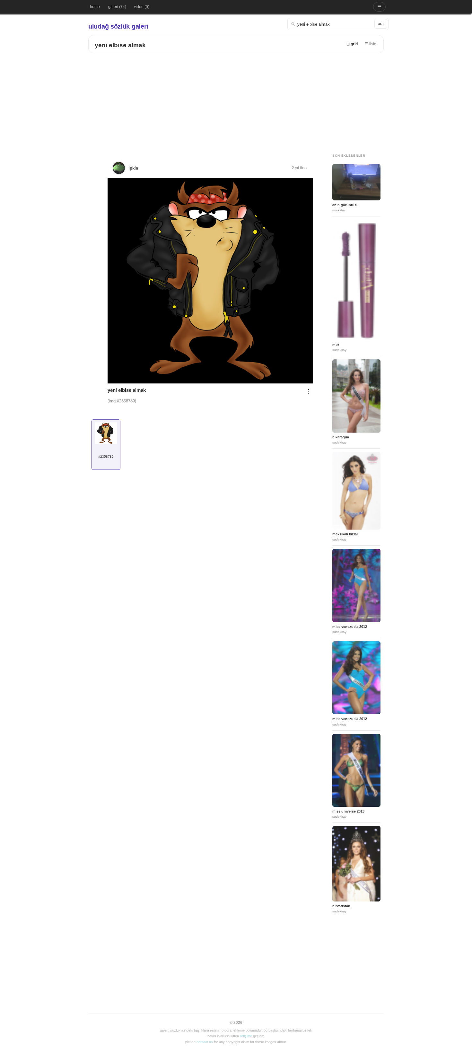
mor (335, 345)
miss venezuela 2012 (349, 627)
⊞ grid (352, 44)
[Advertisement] (236, 101)
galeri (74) (117, 6)
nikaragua (340, 437)
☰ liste (370, 44)
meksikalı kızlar (345, 534)
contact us (205, 1042)
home (95, 6)
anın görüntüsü (345, 205)
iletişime (246, 1036)
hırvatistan (341, 906)
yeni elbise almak (120, 45)
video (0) (141, 6)
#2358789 (106, 456)
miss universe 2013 (348, 811)
